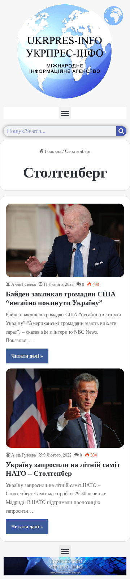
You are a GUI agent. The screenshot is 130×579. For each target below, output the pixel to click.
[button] (65, 113)
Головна (52, 151)
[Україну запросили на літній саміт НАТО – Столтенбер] (65, 407)
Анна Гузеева (23, 284)
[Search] (121, 131)
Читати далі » (27, 356)
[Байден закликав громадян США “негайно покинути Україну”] (65, 240)
